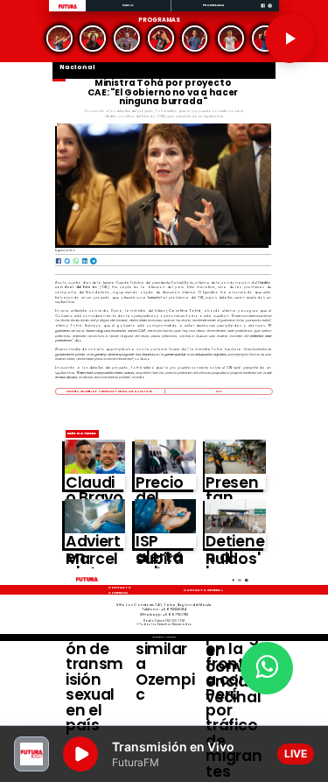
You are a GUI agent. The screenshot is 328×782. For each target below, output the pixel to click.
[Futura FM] (59, 39)
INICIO (128, 5)
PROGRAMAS (214, 5)
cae (218, 391)
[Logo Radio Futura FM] (68, 9)
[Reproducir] (289, 38)
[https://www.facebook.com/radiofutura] (263, 11)
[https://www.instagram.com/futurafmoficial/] (270, 11)
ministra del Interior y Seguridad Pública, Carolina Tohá (109, 391)
